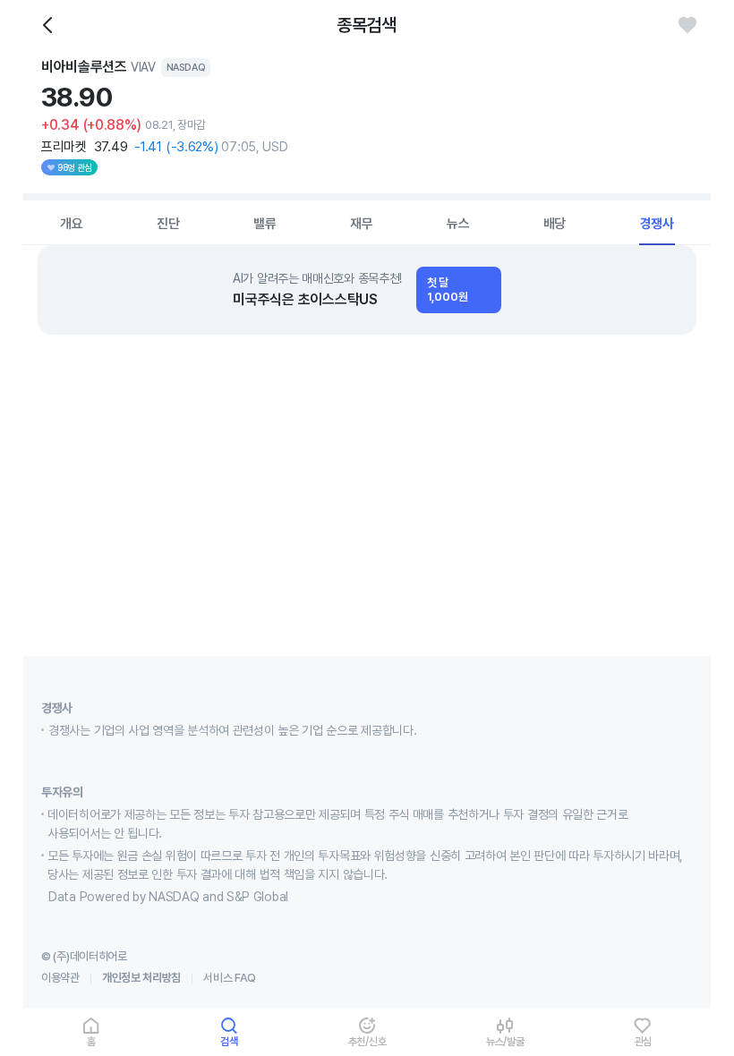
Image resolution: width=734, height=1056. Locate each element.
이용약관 (60, 977)
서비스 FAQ (229, 977)
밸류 (265, 224)
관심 (644, 1041)
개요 (71, 224)
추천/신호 (367, 1041)
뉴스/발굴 (505, 1041)
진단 (168, 224)
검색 (229, 1041)
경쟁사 (657, 224)
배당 (555, 224)
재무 (361, 224)
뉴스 (458, 224)
